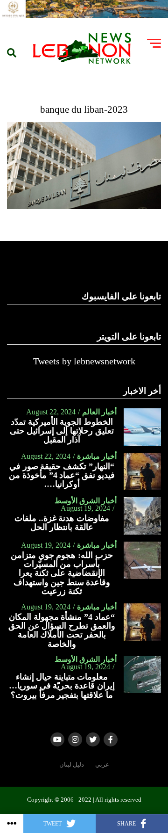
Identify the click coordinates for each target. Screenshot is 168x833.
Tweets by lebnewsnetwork (84, 361)
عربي (102, 764)
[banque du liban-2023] (84, 206)
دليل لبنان (71, 764)
